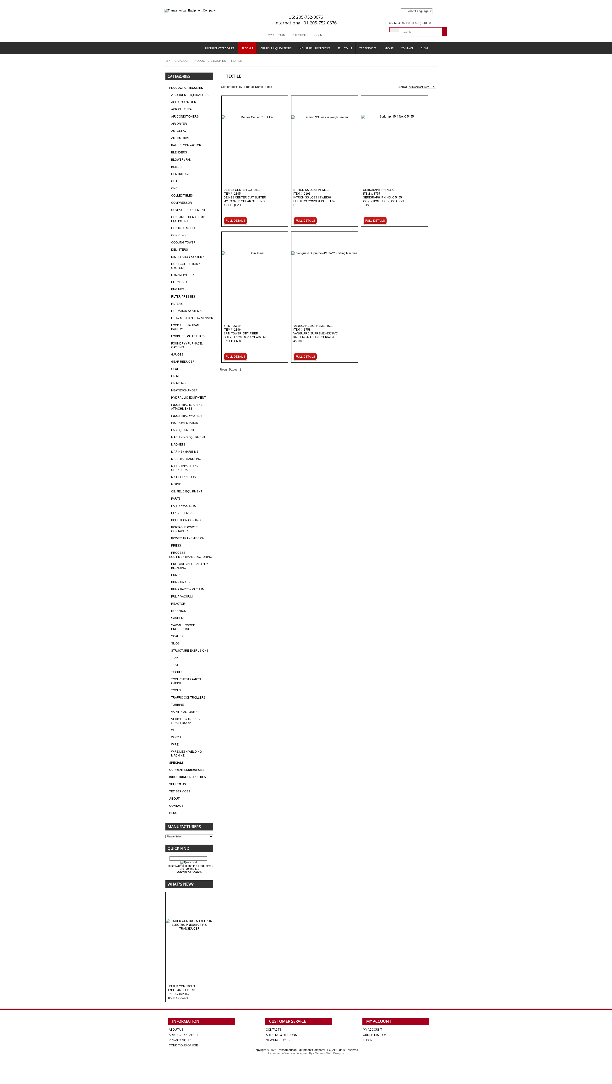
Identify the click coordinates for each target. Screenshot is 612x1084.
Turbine (177, 704)
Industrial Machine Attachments (186, 406)
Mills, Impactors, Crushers (184, 468)
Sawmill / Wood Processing (183, 627)
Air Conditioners (185, 116)
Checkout (300, 35)
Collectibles (182, 195)
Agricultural (182, 109)
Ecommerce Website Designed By (290, 1053)
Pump (175, 575)
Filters (177, 303)
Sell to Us (345, 48)
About (388, 48)
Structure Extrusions (189, 650)
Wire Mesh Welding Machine (186, 753)
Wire (175, 744)
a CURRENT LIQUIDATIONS (189, 95)
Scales (177, 636)
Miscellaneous (183, 477)
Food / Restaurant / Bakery (186, 327)
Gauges (177, 354)
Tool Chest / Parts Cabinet (186, 681)
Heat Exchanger (184, 390)
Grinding (178, 383)
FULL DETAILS (235, 220)
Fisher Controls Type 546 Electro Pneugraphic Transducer (181, 992)
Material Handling (186, 459)
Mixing (176, 484)
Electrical (180, 282)
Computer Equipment (188, 210)
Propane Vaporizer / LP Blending (189, 566)
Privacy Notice (181, 1040)
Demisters (179, 249)
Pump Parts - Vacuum (187, 589)
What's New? (181, 884)
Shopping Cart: (395, 23)
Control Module (184, 228)
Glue (175, 369)
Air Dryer (179, 123)
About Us (176, 1029)
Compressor (181, 202)
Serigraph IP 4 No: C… (383, 197)
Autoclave (179, 131)
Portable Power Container (184, 529)
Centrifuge (180, 174)
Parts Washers (183, 506)
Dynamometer (182, 275)
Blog (424, 48)
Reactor (178, 603)
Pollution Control (186, 520)
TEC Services (368, 48)
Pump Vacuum (182, 596)
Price (268, 87)
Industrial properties (314, 48)
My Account (277, 35)
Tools (176, 690)
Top (167, 60)
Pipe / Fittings (181, 513)
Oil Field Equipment (186, 491)
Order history (375, 1035)
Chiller (177, 181)
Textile (177, 672)
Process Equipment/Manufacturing (190, 555)
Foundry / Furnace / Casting (187, 345)
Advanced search (183, 1035)
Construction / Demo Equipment (188, 219)
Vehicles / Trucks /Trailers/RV (185, 721)
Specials (247, 48)
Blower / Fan (181, 159)
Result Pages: (229, 369)
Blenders (179, 152)
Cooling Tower (183, 242)
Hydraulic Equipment (188, 397)
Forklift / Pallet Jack (188, 336)
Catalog (181, 60)
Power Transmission (187, 538)
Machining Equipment (188, 437)
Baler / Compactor (186, 145)
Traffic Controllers (188, 697)
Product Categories (219, 48)
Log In (317, 35)
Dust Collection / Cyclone (185, 266)
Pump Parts (180, 582)
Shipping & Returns (281, 1035)
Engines (177, 289)
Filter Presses (183, 296)
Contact (407, 48)
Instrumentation (184, 423)
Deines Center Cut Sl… (245, 197)
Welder (177, 730)
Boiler (176, 167)
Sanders (178, 618)
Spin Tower (245, 333)
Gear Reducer (183, 361)
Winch (176, 737)
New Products (278, 1040)
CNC (174, 188)
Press (176, 545)
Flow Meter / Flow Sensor (192, 318)
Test (174, 665)
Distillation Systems (187, 257)
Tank (175, 658)
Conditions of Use (183, 1045)
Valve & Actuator (185, 712)
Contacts (273, 1029)
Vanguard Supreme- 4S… (315, 333)
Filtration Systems (186, 311)
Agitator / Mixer (183, 102)
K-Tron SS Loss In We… (314, 197)
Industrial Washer (186, 416)
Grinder (178, 376)
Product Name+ (254, 87)
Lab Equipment (182, 430)
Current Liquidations (275, 48)
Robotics (178, 611)
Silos (175, 643)
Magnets (178, 444)
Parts (175, 498)
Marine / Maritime (184, 451)
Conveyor (179, 235)
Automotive (180, 138)
